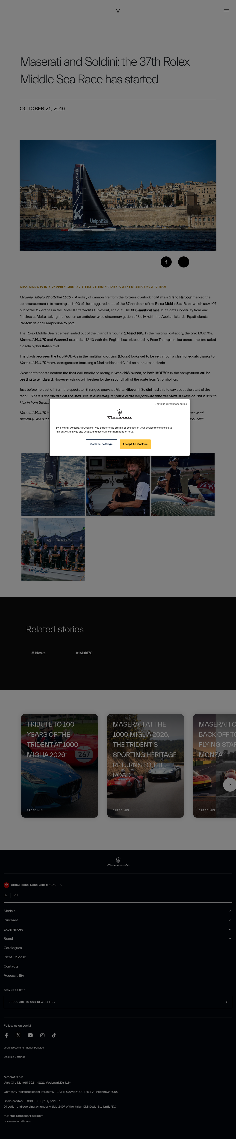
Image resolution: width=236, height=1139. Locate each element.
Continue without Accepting (171, 404)
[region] (119, 427)
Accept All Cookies (135, 444)
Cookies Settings (101, 444)
